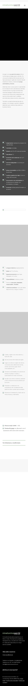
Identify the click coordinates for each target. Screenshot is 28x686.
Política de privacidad (12, 680)
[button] (20, 1)
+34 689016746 (18, 660)
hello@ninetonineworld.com (10, 664)
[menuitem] (20, 1)
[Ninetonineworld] (11, 5)
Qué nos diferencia (8, 654)
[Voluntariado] (14, 614)
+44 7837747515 (16, 662)
